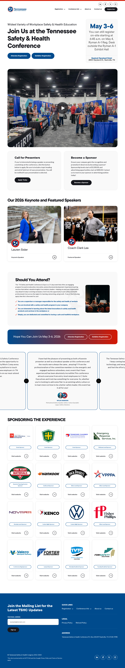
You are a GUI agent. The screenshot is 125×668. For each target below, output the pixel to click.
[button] (62, 108)
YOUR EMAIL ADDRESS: (14, 617)
